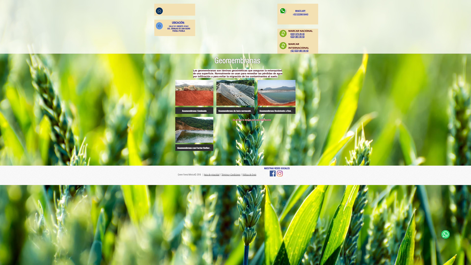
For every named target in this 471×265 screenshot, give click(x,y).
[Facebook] (273, 173)
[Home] (159, 25)
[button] (194, 97)
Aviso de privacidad (211, 174)
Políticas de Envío (249, 174)
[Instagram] (280, 173)
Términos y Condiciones (231, 174)
